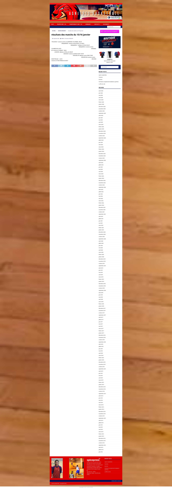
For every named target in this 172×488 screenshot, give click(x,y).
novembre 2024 (102, 133)
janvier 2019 (101, 281)
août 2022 (101, 189)
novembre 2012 (102, 440)
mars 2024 (101, 147)
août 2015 (101, 371)
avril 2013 (101, 429)
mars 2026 (101, 99)
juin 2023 (101, 167)
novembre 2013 (102, 413)
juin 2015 (101, 373)
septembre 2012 (102, 445)
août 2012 (101, 447)
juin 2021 (101, 221)
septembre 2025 (102, 113)
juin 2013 (101, 425)
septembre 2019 (102, 265)
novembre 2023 (102, 155)
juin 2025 (101, 117)
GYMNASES (88, 24)
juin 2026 (101, 93)
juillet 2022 (101, 191)
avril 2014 (101, 402)
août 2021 (101, 216)
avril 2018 (101, 299)
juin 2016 (101, 348)
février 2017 (101, 330)
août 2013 (101, 420)
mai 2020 (101, 247)
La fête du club (102, 84)
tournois (100, 79)
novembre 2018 (102, 286)
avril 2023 (101, 171)
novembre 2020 (102, 234)
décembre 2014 (102, 386)
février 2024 (101, 149)
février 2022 (101, 203)
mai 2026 (101, 95)
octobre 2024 (102, 135)
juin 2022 (101, 194)
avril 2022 (101, 198)
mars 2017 (101, 328)
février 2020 (101, 254)
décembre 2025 (102, 106)
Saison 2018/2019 (69, 38)
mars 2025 (101, 124)
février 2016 (101, 357)
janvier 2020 (101, 256)
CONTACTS (96, 24)
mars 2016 (101, 355)
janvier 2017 (101, 333)
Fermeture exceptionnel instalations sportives (109, 81)
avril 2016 (101, 353)
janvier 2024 (101, 151)
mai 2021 (101, 223)
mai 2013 (101, 427)
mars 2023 (101, 173)
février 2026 (101, 102)
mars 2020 (101, 252)
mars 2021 (101, 225)
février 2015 (101, 382)
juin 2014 (101, 398)
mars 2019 (101, 277)
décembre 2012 (102, 438)
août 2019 (101, 268)
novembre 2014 (102, 389)
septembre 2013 (102, 418)
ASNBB (62, 38)
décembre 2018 (102, 283)
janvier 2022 (101, 205)
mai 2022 (101, 196)
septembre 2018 (102, 290)
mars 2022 (101, 200)
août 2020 (101, 241)
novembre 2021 (102, 209)
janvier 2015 (101, 384)
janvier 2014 (101, 409)
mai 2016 (101, 351)
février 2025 (101, 126)
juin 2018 (101, 294)
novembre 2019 (102, 261)
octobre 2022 (102, 185)
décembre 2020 (102, 232)
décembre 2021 (102, 207)
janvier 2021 (101, 229)
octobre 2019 (102, 263)
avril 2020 (101, 250)
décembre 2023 (102, 153)
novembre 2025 (102, 108)
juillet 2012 (101, 449)
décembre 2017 (102, 308)
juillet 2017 (101, 319)
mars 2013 (101, 431)
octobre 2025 (102, 111)
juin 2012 (101, 451)
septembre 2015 (102, 368)
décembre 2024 (102, 131)
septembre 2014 (102, 393)
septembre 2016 (102, 342)
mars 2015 (101, 380)
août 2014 (101, 395)
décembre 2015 (102, 362)
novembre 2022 (102, 182)
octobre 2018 (102, 288)
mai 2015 (101, 375)
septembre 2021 (102, 214)
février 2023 (101, 176)
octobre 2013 (102, 416)
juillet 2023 (101, 164)
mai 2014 (101, 400)
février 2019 (101, 279)
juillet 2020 (101, 243)
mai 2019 (101, 272)
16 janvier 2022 (56, 38)
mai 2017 (101, 324)
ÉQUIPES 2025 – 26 (61, 24)
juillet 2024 (101, 140)
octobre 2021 (102, 212)
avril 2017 (101, 326)
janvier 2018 (101, 306)
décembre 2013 (102, 411)
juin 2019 (101, 270)
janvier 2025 (101, 129)
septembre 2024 (102, 138)
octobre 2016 (102, 339)
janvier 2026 (101, 104)
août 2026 (101, 90)
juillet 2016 (101, 346)
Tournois (101, 77)
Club (52, 24)
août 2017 (101, 317)
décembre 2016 (102, 335)
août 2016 (101, 344)
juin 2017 (101, 321)
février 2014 (101, 407)
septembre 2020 (102, 238)
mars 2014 (101, 404)
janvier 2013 (101, 436)
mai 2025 (101, 120)
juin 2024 (101, 142)
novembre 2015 (102, 364)
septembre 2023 (102, 160)
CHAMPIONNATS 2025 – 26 (75, 24)
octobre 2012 (102, 442)
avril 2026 (101, 97)
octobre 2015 (102, 366)
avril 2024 (101, 144)
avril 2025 (101, 122)
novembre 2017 (102, 310)
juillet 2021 (101, 218)
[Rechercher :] (114, 26)
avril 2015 (101, 377)
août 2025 (101, 115)
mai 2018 (101, 297)
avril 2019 (101, 274)
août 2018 (101, 292)
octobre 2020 (102, 236)
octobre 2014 (102, 391)
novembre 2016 (102, 337)
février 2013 (101, 434)
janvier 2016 (101, 360)
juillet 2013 (101, 422)
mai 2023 (101, 169)
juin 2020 (101, 245)
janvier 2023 (101, 178)
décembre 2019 (102, 259)
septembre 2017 (102, 315)
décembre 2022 (102, 180)
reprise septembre (103, 75)
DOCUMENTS (106, 24)
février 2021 (101, 227)
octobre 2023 (102, 158)
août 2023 (101, 162)
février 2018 (101, 303)
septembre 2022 (102, 187)
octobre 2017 (102, 312)
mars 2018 (101, 301)
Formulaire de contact (116, 480)
